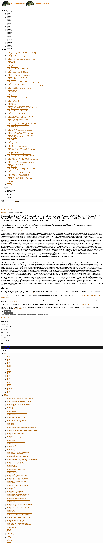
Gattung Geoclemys (12, 104)
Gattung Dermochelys (12, 90)
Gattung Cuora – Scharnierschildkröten (17, 81)
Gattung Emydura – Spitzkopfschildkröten (18, 97)
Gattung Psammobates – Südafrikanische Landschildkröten (22, 159)
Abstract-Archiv (32, 293)
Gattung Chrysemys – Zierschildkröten (17, 77)
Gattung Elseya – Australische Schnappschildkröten (20, 93)
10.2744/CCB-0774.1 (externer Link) (12, 230)
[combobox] (8, 201)
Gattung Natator (11, 139)
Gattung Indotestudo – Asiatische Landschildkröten (20, 116)
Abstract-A (9, 12)
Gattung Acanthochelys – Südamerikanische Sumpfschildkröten (24, 54)
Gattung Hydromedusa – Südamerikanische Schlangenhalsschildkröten (25, 115)
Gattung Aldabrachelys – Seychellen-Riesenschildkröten (21, 57)
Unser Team (10, 194)
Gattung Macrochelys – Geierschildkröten (18, 125)
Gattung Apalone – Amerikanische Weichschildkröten (21, 59)
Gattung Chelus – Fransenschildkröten (17, 71)
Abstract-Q (9, 35)
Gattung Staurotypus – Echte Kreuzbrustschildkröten (21, 173)
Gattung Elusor (10, 94)
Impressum (9, 188)
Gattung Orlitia (10, 144)
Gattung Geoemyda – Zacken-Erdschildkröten (19, 106)
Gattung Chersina (11, 74)
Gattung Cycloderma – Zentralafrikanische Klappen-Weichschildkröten (25, 86)
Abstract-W (9, 43)
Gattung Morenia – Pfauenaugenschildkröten (18, 136)
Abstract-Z (9, 48)
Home (5, 9)
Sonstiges (9, 186)
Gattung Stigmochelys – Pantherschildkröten (18, 175)
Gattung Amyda (11, 58)
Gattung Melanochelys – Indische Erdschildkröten (20, 133)
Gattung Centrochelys (12, 67)
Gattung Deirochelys (12, 87)
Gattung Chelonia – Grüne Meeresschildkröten (19, 68)
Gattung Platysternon (12, 157)
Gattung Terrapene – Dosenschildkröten (17, 177)
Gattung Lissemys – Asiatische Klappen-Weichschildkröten (22, 123)
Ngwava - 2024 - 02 (6, 324)
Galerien (6, 51)
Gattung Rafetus (11, 165)
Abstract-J (9, 25)
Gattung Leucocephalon (13, 122)
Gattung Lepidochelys (12, 120)
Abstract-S (9, 38)
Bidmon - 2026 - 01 (6, 327)
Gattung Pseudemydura (13, 161)
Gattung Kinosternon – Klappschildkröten (17, 119)
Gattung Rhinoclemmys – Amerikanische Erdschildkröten (22, 168)
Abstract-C (9, 14)
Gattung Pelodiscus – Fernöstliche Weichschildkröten (21, 149)
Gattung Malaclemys (12, 126)
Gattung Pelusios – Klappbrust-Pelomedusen (19, 154)
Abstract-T (9, 39)
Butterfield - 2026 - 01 (6, 335)
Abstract (6, 10)
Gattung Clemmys (11, 80)
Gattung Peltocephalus (13, 152)
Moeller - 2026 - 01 (6, 343)
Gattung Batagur (11, 62)
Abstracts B (4, 212)
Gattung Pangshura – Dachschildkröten (17, 146)
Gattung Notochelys (12, 142)
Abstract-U (9, 41)
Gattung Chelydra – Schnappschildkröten (17, 72)
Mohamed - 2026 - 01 (6, 321)
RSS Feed (9, 197)
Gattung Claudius (11, 78)
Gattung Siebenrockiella (13, 171)
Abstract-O (9, 32)
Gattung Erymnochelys (13, 101)
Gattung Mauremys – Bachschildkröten (17, 132)
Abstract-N (9, 30)
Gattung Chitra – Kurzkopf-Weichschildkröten (19, 75)
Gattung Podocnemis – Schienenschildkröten (19, 158)
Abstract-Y (9, 46)
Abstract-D (9, 16)
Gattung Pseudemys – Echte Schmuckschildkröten (20, 162)
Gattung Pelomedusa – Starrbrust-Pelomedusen (19, 151)
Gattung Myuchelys (12, 138)
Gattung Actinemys (12, 55)
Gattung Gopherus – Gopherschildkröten (17, 109)
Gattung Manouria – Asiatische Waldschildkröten (19, 130)
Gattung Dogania (11, 91)
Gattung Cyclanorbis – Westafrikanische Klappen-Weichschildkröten (25, 83)
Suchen (2, 200)
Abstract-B (9, 13)
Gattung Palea (10, 145)
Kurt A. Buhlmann (8, 313)
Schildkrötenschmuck (12, 184)
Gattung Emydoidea (12, 96)
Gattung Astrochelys (12, 61)
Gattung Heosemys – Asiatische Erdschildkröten (19, 112)
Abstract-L (9, 27)
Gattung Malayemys (12, 129)
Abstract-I (9, 23)
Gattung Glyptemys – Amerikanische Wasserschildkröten (22, 107)
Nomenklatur (10, 193)
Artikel (5, 49)
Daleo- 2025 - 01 (5, 338)
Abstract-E (9, 17)
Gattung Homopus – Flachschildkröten (17, 113)
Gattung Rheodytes (12, 167)
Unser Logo (9, 196)
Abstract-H (9, 22)
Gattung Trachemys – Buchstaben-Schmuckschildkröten (22, 180)
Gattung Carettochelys (13, 65)
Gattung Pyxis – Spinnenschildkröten (16, 164)
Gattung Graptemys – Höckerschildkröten (18, 110)
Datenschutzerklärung (12, 190)
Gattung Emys (10, 99)
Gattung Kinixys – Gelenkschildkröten (16, 117)
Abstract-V (9, 42)
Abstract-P (9, 33)
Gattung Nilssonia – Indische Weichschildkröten (19, 141)
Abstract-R (9, 36)
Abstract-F (9, 19)
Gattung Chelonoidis (12, 70)
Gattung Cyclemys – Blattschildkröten (17, 84)
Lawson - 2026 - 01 (6, 332)
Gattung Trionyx (11, 181)
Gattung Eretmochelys (13, 100)
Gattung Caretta (11, 64)
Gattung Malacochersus (13, 128)
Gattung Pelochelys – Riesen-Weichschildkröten (19, 148)
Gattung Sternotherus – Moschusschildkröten (19, 174)
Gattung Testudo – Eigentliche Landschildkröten (19, 178)
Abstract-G (9, 20)
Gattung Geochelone (12, 103)
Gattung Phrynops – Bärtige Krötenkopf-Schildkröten (21, 155)
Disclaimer (9, 191)
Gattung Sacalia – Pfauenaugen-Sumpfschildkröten (20, 170)
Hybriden (9, 183)
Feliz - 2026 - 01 (5, 329)
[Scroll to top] (1, 544)
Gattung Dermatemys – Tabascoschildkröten (19, 88)
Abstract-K (9, 26)
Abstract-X (9, 45)
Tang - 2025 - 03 (5, 340)
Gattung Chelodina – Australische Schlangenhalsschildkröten (23, 52)
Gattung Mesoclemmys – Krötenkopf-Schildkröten (20, 135)
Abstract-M (9, 29)
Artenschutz (7, 311)
